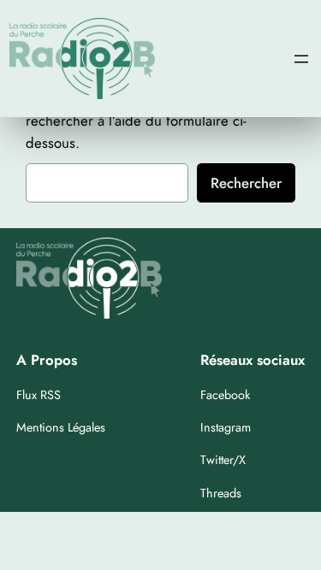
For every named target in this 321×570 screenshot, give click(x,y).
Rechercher (246, 183)
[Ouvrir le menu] (301, 59)
